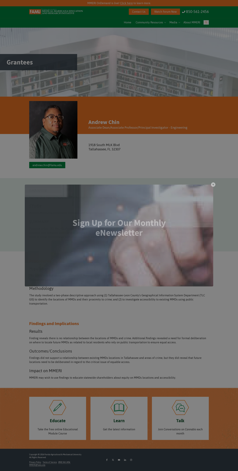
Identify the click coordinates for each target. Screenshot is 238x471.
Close (213, 184)
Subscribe (119, 252)
